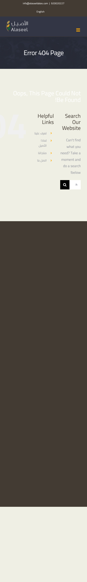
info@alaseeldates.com (35, 3)
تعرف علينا (40, 133)
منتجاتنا (42, 153)
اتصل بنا (42, 160)
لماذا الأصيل (43, 143)
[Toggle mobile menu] (78, 30)
